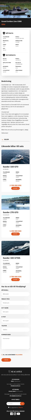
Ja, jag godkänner (12, 354)
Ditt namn (4, 308)
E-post (3, 317)
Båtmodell (4, 290)
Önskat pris (5, 299)
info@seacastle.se (15, 385)
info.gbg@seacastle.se (15, 395)
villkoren (19, 354)
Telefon (4, 326)
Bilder (6, 139)
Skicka (6, 359)
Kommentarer (6, 334)
